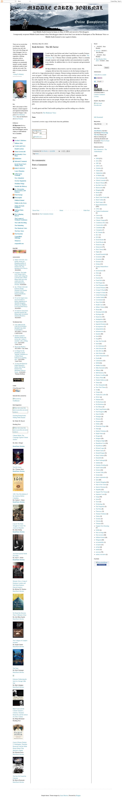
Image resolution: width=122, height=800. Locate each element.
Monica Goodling (101, 375)
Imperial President (101, 324)
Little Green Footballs (18, 174)
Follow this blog (101, 564)
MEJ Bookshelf (98, 117)
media (97, 549)
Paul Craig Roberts (101, 409)
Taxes (97, 501)
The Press (98, 509)
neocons (98, 552)
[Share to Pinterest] (69, 151)
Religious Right (100, 441)
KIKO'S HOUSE (20, 168)
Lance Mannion (19, 171)
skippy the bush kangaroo (19, 206)
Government (99, 300)
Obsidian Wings (19, 183)
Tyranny (98, 518)
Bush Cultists (99, 200)
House (97, 309)
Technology (99, 504)
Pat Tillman (99, 407)
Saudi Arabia (99, 467)
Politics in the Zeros (21, 203)
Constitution (99, 227)
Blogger (78, 795)
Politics (98, 424)
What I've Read (104, 141)
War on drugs (99, 532)
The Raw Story (19, 231)
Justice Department (101, 355)
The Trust (15, 668)
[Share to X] (66, 151)
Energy (98, 264)
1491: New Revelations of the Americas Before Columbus (20, 496)
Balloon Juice (19, 143)
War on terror (99, 535)
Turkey (98, 516)
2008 (97, 158)
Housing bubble (100, 312)
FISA (97, 273)
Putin (97, 428)
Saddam (98, 463)
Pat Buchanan (100, 402)
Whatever (18, 241)
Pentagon (98, 416)
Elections (98, 261)
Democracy (99, 244)
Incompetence (100, 326)
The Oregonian (100, 506)
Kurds (97, 358)
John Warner (99, 353)
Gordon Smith (100, 297)
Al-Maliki (98, 175)
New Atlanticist (19, 178)
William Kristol (100, 537)
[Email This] (62, 151)
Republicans (99, 445)
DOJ (97, 237)
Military (98, 370)
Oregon (98, 392)
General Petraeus (100, 287)
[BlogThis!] (64, 151)
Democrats (99, 247)
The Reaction (19, 234)
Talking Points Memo (19, 210)
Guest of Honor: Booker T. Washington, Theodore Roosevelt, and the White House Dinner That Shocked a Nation (20, 746)
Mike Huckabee (100, 368)
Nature (98, 382)
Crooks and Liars (20, 146)
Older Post (86, 210)
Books (37, 153)
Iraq (97, 338)
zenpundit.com (19, 243)
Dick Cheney (99, 249)
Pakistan (98, 399)
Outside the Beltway (21, 186)
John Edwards (100, 348)
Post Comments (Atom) (46, 214)
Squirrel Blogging (101, 482)
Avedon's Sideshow (20, 140)
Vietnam (98, 523)
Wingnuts (98, 540)
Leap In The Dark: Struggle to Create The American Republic (19, 526)
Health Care (99, 304)
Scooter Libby (100, 472)
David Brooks (100, 242)
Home (61, 210)
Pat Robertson (100, 404)
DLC (97, 235)
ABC (97, 163)
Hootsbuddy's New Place (20, 155)
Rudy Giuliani (100, 455)
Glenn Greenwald (20, 151)
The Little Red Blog (21, 222)
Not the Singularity (20, 181)
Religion (98, 438)
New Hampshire (100, 385)
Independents (99, 329)
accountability (100, 542)
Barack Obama (100, 183)
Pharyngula (18, 197)
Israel (97, 343)
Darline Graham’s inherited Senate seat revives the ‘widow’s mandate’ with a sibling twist (21, 339)
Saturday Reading (101, 465)
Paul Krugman (100, 411)
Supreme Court (100, 494)
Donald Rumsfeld (101, 254)
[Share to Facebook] (67, 151)
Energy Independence (102, 266)
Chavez (98, 215)
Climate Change (100, 220)
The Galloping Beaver (19, 215)
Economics (99, 257)
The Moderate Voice (49, 113)
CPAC (98, 209)
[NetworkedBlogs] (101, 562)
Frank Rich (99, 280)
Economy (98, 259)
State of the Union (101, 484)
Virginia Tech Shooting (102, 526)
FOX (97, 275)
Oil (97, 390)
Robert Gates (99, 450)
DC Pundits (99, 232)
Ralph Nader (99, 433)
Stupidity (98, 489)
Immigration (99, 319)
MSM (97, 363)
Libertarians (99, 360)
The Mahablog (19, 225)
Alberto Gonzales (101, 180)
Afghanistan (99, 173)
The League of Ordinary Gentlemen (21, 219)
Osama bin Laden (101, 394)
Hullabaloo (18, 158)
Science (98, 470)
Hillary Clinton (100, 307)
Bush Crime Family (101, 197)
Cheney (98, 218)
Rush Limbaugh (100, 460)
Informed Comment (21, 161)
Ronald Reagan (100, 453)
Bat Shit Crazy (100, 185)
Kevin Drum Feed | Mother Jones (20, 164)
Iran (97, 336)
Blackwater (99, 187)
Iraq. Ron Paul (100, 341)
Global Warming (100, 295)
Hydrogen (99, 314)
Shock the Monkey (20, 346)
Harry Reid (99, 302)
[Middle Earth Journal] (98, 78)
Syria (97, 499)
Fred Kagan (99, 283)
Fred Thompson (100, 285)
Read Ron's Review (19, 446)
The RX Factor (17, 467)
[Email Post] (59, 151)
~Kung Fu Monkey (18, 74)
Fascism (98, 278)
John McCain (99, 351)
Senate (98, 475)
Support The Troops (101, 492)
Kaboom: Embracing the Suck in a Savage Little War (20, 681)
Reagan (98, 436)
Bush (97, 195)
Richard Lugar (100, 448)
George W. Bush (100, 292)
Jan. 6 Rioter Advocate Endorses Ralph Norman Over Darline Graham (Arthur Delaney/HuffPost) (21, 290)
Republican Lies (100, 443)
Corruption (99, 230)
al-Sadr (98, 547)
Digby (97, 252)
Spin (97, 480)
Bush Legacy (99, 202)
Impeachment (99, 321)
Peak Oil (98, 414)
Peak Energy (19, 195)
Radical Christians (101, 431)
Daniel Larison (19, 149)
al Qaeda (98, 544)
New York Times (100, 387)
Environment (99, 270)
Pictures (98, 421)
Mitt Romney (99, 373)
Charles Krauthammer (102, 211)
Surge (97, 496)
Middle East (99, 365)
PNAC (98, 397)
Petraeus (98, 419)
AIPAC (98, 166)
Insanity (98, 334)
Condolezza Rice (100, 222)
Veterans (98, 521)
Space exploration (101, 477)
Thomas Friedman (101, 514)
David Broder (100, 239)
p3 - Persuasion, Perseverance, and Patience (20, 190)
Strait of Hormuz (100, 487)
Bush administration (101, 204)
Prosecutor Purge (100, 426)
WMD (97, 530)
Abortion (98, 168)
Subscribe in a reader (100, 74)
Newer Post (36, 210)
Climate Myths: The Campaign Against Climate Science (20, 437)
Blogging (98, 190)
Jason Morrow (64, 795)
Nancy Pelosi (99, 377)
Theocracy (99, 511)
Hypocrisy (99, 317)
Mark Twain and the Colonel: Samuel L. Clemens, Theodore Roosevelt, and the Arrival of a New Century (20, 713)
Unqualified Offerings (18, 237)
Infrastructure (99, 331)
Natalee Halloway (101, 380)
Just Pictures (19, 118)
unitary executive (100, 554)
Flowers (98, 50)
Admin (98, 170)
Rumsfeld (98, 458)
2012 (97, 161)
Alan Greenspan (100, 178)
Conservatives (100, 225)
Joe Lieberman (100, 346)
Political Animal (19, 200)
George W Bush (100, 290)
